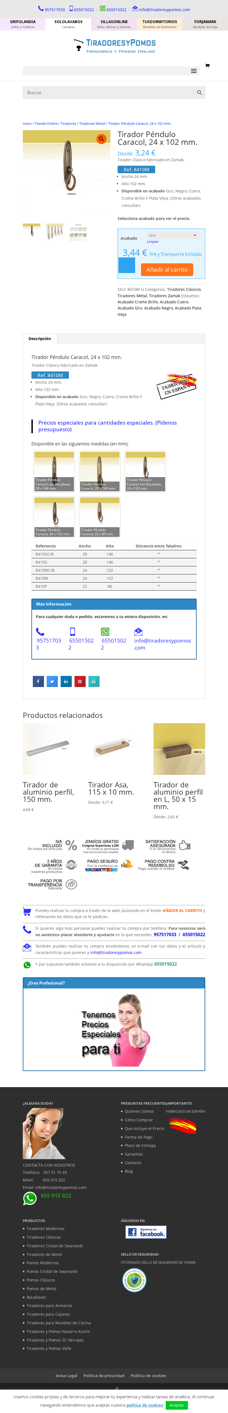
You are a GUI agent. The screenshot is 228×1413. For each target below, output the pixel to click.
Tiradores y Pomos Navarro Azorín (58, 1331)
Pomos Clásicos (41, 1280)
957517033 (55, 9)
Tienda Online (46, 123)
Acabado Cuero (174, 301)
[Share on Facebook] (38, 685)
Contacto (133, 1162)
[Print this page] (94, 685)
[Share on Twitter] (52, 685)
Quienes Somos (139, 1111)
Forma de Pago (138, 1137)
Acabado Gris (130, 308)
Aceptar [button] (177, 1405)
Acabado (129, 238)
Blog (129, 1171)
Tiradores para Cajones (48, 1314)
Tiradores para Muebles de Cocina (59, 1322)
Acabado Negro (158, 308)
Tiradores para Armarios (49, 1305)
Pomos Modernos (43, 1262)
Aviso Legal (66, 1375)
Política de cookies (148, 1375)
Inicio (27, 123)
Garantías (134, 1154)
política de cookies (145, 1405)
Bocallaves (36, 1297)
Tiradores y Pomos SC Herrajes (55, 1340)
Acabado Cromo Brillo (138, 301)
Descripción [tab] (40, 338)
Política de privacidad (104, 1375)
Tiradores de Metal (44, 1254)
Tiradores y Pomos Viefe (49, 1348)
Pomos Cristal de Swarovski (52, 1271)
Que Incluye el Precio (144, 1128)
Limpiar (153, 241)
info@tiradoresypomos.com (164, 9)
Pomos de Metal (41, 1288)
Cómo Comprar (139, 1119)
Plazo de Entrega (140, 1145)
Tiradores (68, 123)
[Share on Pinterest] (80, 685)
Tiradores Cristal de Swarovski (55, 1245)
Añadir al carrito (167, 269)
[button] (101, 139)
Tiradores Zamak (164, 295)
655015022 (84, 9)
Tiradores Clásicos (184, 289)
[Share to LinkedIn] (66, 685)
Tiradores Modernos (46, 1228)
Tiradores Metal (92, 123)
